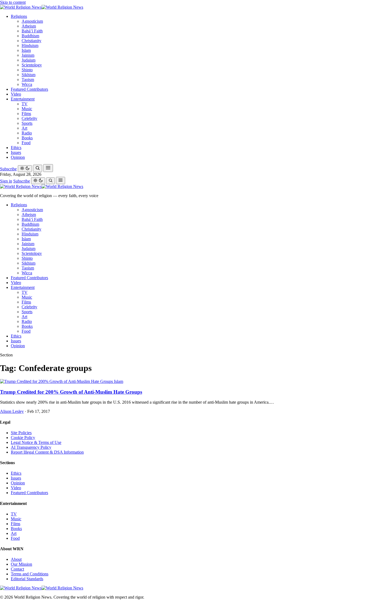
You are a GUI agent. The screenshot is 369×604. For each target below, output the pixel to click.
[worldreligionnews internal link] (41, 7)
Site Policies (21, 432)
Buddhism (30, 35)
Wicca (27, 84)
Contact (17, 569)
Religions (19, 16)
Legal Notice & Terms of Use (36, 442)
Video (16, 94)
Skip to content (13, 2)
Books (27, 138)
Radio (27, 133)
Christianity (31, 40)
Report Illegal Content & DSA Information (47, 452)
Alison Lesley (12, 411)
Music (27, 108)
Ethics (16, 147)
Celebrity (29, 118)
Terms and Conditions (29, 574)
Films (26, 113)
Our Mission (21, 564)
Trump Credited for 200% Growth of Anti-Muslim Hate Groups (71, 392)
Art (24, 128)
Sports (27, 123)
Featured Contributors (29, 89)
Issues (16, 152)
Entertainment (23, 99)
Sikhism (28, 74)
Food (26, 142)
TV (25, 104)
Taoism (28, 79)
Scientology (32, 65)
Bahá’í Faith (32, 31)
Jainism (28, 55)
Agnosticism (32, 21)
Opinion (18, 157)
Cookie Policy (23, 437)
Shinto (27, 70)
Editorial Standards (27, 578)
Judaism (28, 60)
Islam (26, 50)
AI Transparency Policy (31, 447)
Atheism (29, 26)
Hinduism (30, 45)
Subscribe (8, 169)
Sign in (6, 181)
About (16, 559)
